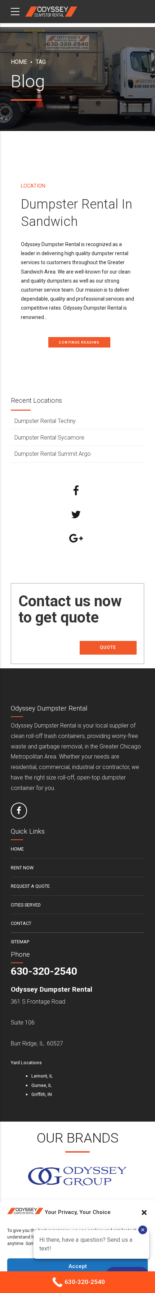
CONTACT (21, 923)
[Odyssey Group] (77, 1177)
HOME (17, 849)
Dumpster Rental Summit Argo (52, 453)
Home (19, 61)
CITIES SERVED (26, 905)
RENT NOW (22, 867)
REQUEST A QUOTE (30, 886)
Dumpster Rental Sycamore (49, 437)
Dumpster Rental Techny (45, 421)
